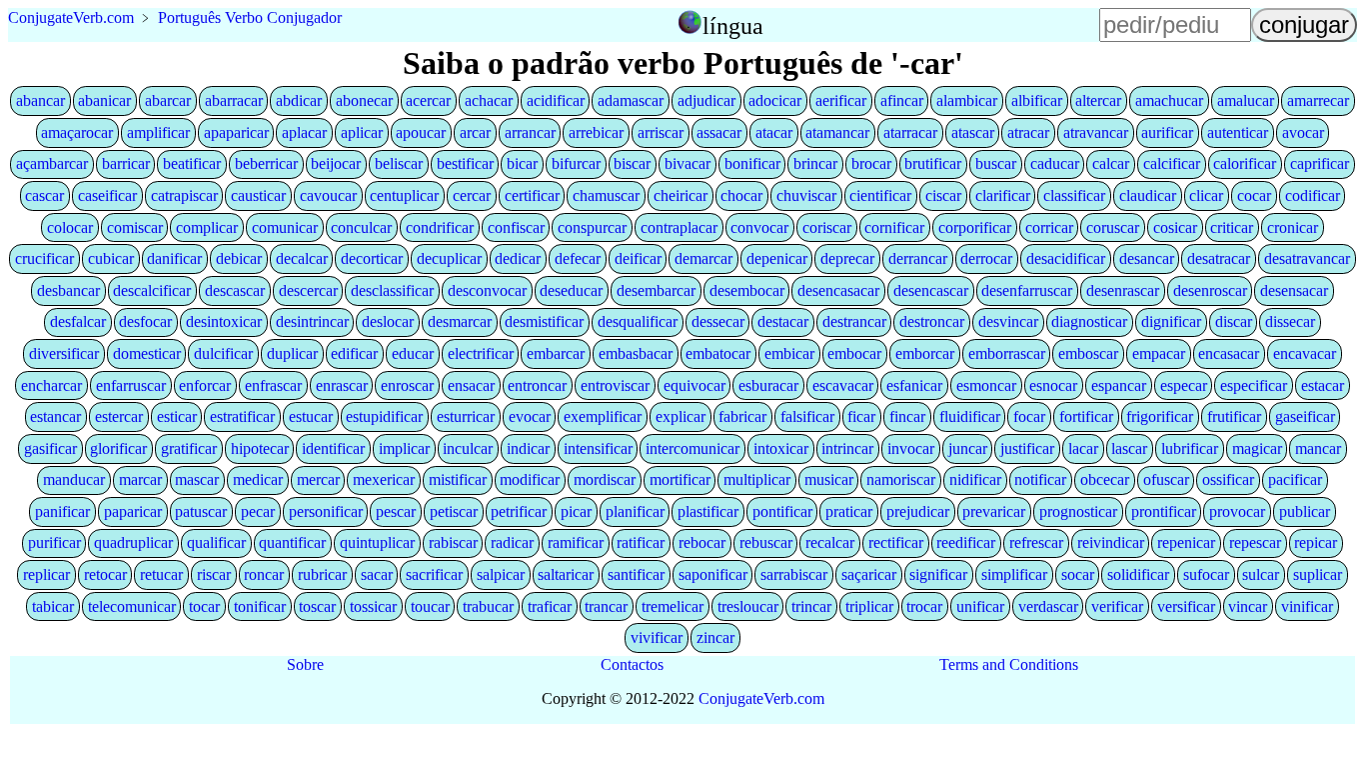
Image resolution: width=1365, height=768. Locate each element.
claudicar (1147, 195)
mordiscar (605, 479)
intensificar (598, 448)
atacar (773, 132)
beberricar (266, 163)
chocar (741, 195)
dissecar (1290, 321)
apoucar (421, 132)
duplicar (292, 353)
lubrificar (1189, 448)
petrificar (519, 511)
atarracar (910, 132)
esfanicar (914, 385)
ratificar (641, 542)
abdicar (299, 100)
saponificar (713, 574)
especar (1183, 385)
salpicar (501, 574)
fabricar (742, 416)
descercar (308, 290)
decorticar (372, 258)
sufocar (1206, 574)
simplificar (1014, 574)
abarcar (168, 100)
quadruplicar (133, 542)
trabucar (488, 606)
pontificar (782, 511)
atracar (1028, 132)
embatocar (717, 353)
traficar (550, 606)
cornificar (894, 227)
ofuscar (1166, 479)
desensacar (1294, 290)
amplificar (158, 132)
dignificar (1171, 321)
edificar (354, 353)
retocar (105, 574)
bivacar (687, 163)
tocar (204, 606)
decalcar (302, 258)
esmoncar (986, 385)
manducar (74, 479)
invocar (910, 448)
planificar (635, 511)
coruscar (1112, 227)
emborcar (924, 353)
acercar (428, 100)
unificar (980, 606)
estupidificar (384, 416)
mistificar (458, 479)
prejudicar (917, 511)
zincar (715, 637)
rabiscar (453, 542)
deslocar (388, 321)
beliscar (399, 163)
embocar (854, 353)
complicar (207, 227)
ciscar (943, 195)
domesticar (147, 353)
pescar (396, 511)
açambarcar (52, 163)
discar (1233, 321)
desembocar (746, 290)
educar (413, 353)
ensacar (471, 385)
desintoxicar (224, 321)
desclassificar (392, 290)
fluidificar (969, 416)
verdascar (1048, 606)
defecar (578, 258)
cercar (472, 195)
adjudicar (706, 100)
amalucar (1245, 100)
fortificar (1086, 416)
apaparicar (236, 132)
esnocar (1053, 385)
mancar (1318, 448)
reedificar (965, 542)
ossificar (1228, 479)
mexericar (384, 479)
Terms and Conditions (1008, 664)
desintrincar (312, 321)
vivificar (656, 637)
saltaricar (566, 574)
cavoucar (328, 195)
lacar (1083, 448)
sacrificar (434, 574)
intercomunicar (692, 448)
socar (1077, 574)
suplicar (1317, 574)
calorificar (1244, 163)
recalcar (829, 542)
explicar (680, 416)
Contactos (632, 664)
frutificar (1234, 416)
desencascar (930, 290)
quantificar (292, 542)
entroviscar (615, 385)
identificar (333, 448)
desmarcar (460, 321)
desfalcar (78, 321)
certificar (532, 195)
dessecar (717, 321)
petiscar (454, 511)
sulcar (1260, 574)
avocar (1303, 132)
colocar (70, 227)
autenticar (1237, 132)
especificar (1253, 385)
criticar (1231, 227)
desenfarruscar (1026, 290)
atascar (972, 132)
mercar (318, 479)
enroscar (407, 385)
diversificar (64, 353)
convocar (759, 227)
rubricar (322, 574)
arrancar (530, 132)
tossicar (373, 606)
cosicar (1175, 227)
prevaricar (993, 511)
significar (938, 574)
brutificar (932, 163)
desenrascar (1122, 290)
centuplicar (404, 195)
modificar (530, 479)
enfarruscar (131, 385)
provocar (1237, 511)
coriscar (826, 227)
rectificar (895, 542)
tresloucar (747, 606)
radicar (512, 542)
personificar (326, 511)
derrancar (917, 258)
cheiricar (680, 195)
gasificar (50, 448)
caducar (1054, 163)
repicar (1315, 542)
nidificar (975, 479)
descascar (235, 290)
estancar (55, 416)
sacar (377, 574)
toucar (430, 606)
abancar (40, 100)
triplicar (869, 606)
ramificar (576, 542)
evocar (530, 416)
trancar (606, 606)
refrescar (1036, 542)
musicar (828, 479)
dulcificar (223, 353)
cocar (1254, 195)
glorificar (118, 448)
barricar (126, 163)
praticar (848, 511)
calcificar (1171, 163)
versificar (1186, 606)
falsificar (807, 416)
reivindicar (1110, 542)
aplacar (304, 132)
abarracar (234, 100)
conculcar (361, 227)
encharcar (51, 385)
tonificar (260, 606)
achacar (489, 100)
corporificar (974, 227)
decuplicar (449, 258)
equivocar (694, 385)
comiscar (135, 227)
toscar (317, 606)
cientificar (880, 195)
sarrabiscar (793, 574)
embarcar (556, 353)
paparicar (133, 511)
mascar (197, 479)
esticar (177, 416)
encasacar (1228, 353)
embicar (789, 353)
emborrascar (1006, 353)
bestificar (465, 163)
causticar (258, 195)
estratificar (242, 416)
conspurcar (592, 227)
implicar (404, 448)
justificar (1027, 448)
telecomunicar (132, 606)
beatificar (192, 163)
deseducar (571, 290)
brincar (815, 163)
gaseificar (1305, 416)
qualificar (216, 542)
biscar (632, 163)
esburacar (768, 385)
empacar (1158, 353)
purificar (54, 542)
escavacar (842, 385)
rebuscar (765, 542)
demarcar (703, 258)
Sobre (305, 664)
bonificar (752, 163)
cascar (44, 195)
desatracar (1218, 258)
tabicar (53, 606)
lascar (1129, 448)
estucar (311, 416)
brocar (871, 163)
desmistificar (544, 321)
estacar (1322, 385)
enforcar (205, 385)
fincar (907, 416)
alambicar (966, 100)
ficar (861, 416)
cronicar (1292, 227)
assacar (718, 132)
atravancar (1095, 132)
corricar (1049, 227)
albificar (1036, 100)
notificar (1040, 479)
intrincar (847, 448)
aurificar (1167, 132)
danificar (174, 258)
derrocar (986, 258)
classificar (1074, 195)
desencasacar (838, 290)
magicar (1257, 448)
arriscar (660, 132)
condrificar (440, 227)
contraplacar (679, 227)
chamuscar (606, 195)
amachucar (1169, 100)
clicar (1206, 195)
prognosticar (1078, 511)
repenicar (1186, 542)
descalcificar (152, 290)
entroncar (537, 385)
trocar (924, 606)
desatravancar (1307, 258)
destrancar (854, 321)
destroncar (931, 321)
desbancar (68, 290)
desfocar (145, 321)
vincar (1247, 606)
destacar (782, 321)
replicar (46, 574)
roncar (264, 574)
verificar (1117, 606)
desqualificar (638, 321)
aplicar (362, 132)
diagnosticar (1089, 321)
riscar (214, 574)
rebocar (702, 542)
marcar (140, 479)
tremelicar (672, 606)
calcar (1110, 163)
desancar (1146, 258)
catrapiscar (184, 195)
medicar (258, 479)
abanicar (104, 100)
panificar (62, 511)
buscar (995, 163)
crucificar (44, 258)
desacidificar (1065, 258)
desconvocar (487, 290)
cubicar (111, 258)
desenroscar (1210, 290)
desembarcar (656, 290)
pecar (258, 511)
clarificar (1002, 195)
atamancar (837, 132)
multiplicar (756, 479)
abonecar (364, 100)
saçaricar (868, 574)
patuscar (201, 511)
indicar (528, 448)
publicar (1304, 511)
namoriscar (900, 479)
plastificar (708, 511)
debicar (239, 258)
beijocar (336, 163)
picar (576, 511)
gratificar (189, 448)
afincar (901, 100)
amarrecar (1318, 100)
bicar (522, 163)
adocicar (774, 100)
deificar (638, 258)
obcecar (1104, 479)
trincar (811, 606)
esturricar (466, 416)
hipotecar (260, 448)
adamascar (631, 100)
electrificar (481, 353)
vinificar (1307, 606)
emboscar (1088, 353)
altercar (1098, 100)
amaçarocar (77, 132)
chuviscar (806, 195)
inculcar (468, 448)
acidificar (556, 100)
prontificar (1163, 511)
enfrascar (273, 385)
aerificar (840, 100)
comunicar (285, 227)
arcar (475, 132)
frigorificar (1159, 416)
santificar (636, 574)
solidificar (1138, 574)
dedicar (518, 258)
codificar (1312, 195)
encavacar (1304, 353)
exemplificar (603, 416)
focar (1029, 416)
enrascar (342, 385)
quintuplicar (377, 542)
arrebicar (596, 132)
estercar (119, 416)
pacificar (1295, 479)
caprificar (1319, 163)
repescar (1255, 542)
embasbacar (636, 353)
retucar (161, 574)
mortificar (680, 479)
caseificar (107, 195)
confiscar (516, 227)
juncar (967, 448)
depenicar (776, 258)
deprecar (847, 258)
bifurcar (576, 163)
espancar (1118, 385)
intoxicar (780, 448)
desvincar (1008, 321)
